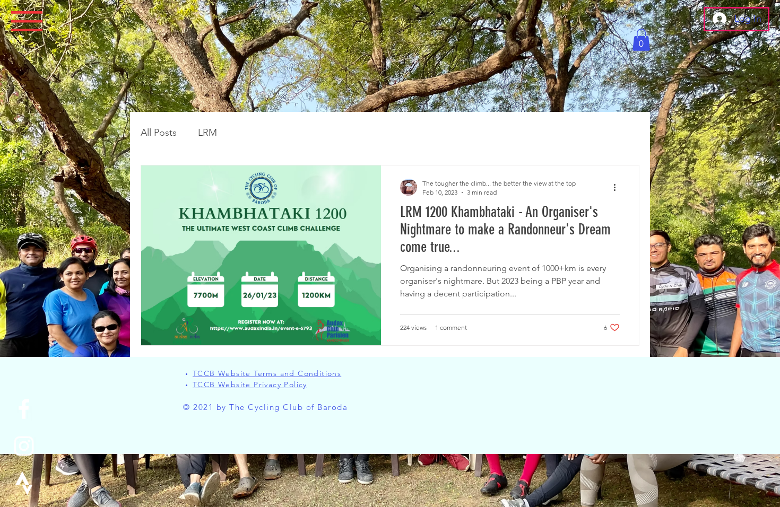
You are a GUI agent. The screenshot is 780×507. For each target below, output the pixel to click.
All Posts (159, 132)
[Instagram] (24, 446)
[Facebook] (24, 409)
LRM (207, 132)
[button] (27, 21)
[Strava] (24, 483)
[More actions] (618, 187)
